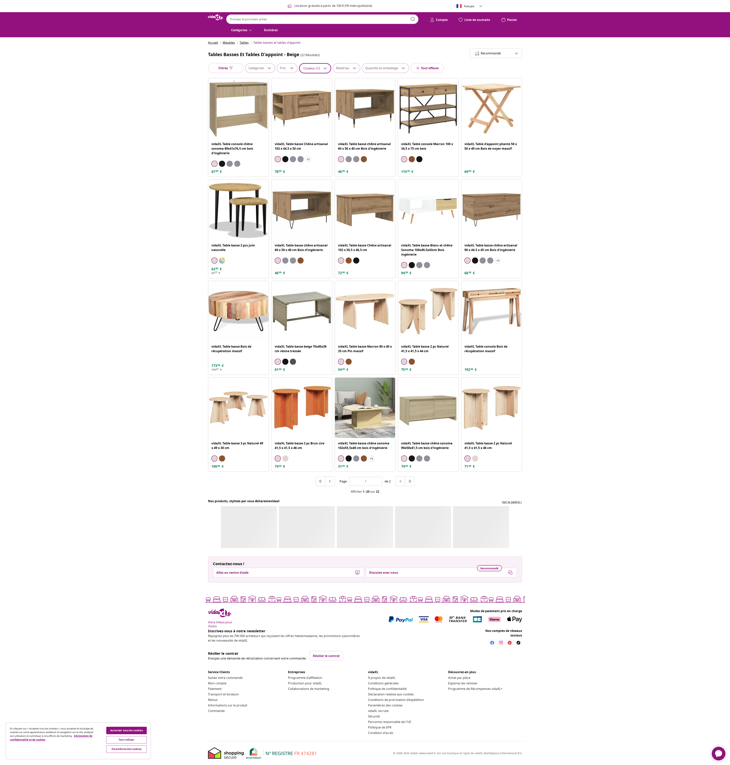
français (469, 6)
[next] (400, 481)
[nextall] (409, 481)
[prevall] (320, 481)
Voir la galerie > (512, 502)
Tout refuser (126, 739)
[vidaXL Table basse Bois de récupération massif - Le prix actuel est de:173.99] (238, 311)
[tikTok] (518, 644)
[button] (241, 528)
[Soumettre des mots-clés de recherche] (413, 19)
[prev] (330, 481)
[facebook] (492, 644)
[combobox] (322, 19)
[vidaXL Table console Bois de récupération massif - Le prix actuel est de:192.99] (491, 311)
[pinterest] (510, 644)
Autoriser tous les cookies (126, 730)
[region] (78, 741)
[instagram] (501, 644)
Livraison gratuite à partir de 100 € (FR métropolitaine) (333, 6)
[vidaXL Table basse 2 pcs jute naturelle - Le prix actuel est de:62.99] (238, 210)
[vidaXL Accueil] (215, 17)
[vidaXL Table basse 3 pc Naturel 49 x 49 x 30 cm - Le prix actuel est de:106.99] (238, 408)
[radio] (214, 164)
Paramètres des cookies (385, 707)
